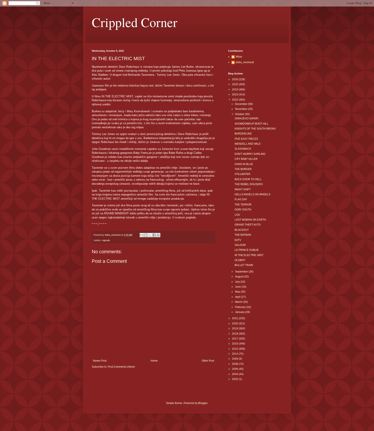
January (240, 312)
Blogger (202, 403)
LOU (237, 214)
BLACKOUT (242, 229)
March (239, 301)
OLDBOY (240, 260)
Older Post (208, 360)
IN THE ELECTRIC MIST (249, 255)
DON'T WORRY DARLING (250, 153)
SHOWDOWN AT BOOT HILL (251, 123)
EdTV (238, 240)
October (240, 114)
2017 (235, 338)
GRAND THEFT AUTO (248, 224)
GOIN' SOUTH (243, 209)
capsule (106, 240)
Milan (239, 56)
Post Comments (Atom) (121, 366)
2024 (235, 89)
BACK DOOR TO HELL (248, 179)
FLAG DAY (241, 199)
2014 (235, 353)
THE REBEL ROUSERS (249, 184)
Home (154, 360)
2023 (235, 94)
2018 (235, 333)
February (240, 307)
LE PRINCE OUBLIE (247, 250)
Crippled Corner (134, 22)
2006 (235, 368)
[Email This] (142, 235)
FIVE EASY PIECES (246, 138)
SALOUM (240, 245)
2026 (235, 79)
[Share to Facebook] (154, 235)
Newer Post (99, 360)
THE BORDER (243, 169)
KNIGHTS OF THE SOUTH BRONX (255, 128)
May (238, 291)
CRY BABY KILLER (246, 158)
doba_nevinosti (245, 62)
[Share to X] (150, 235)
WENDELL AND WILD (248, 143)
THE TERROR (243, 204)
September (242, 271)
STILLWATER (242, 174)
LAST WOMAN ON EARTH (250, 219)
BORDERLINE (243, 133)
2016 (235, 343)
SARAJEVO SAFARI (246, 118)
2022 (235, 99)
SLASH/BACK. (243, 148)
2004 (235, 374)
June (238, 286)
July (237, 281)
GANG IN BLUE (244, 164)
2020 (235, 323)
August (239, 276)
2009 (235, 358)
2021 (235, 318)
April (238, 296)
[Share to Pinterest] (158, 235)
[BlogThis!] (146, 235)
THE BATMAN (243, 234)
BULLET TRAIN (244, 265)
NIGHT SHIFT (243, 189)
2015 (235, 348)
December (241, 104)
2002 (235, 379)
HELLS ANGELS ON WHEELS (252, 194)
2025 (235, 84)
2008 (235, 363)
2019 (235, 328)
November (241, 109)
